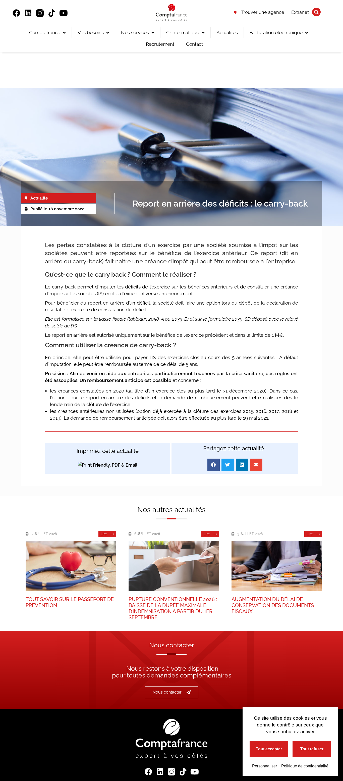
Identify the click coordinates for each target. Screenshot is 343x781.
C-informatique (182, 32)
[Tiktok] (51, 13)
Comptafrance (44, 32)
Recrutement (160, 44)
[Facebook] (16, 13)
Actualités (227, 32)
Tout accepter (269, 749)
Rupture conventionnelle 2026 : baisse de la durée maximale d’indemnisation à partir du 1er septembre (173, 608)
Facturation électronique (276, 32)
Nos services (135, 32)
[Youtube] (63, 13)
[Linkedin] (28, 13)
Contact (194, 44)
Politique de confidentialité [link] (304, 766)
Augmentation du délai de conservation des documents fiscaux (273, 605)
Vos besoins (91, 32)
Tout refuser (311, 749)
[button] (316, 12)
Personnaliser (264, 766)
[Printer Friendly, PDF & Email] (107, 464)
